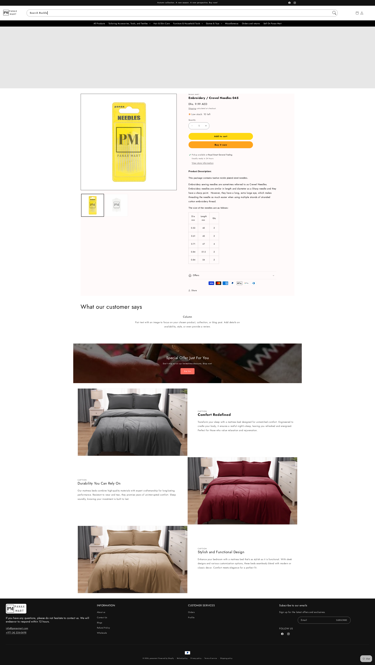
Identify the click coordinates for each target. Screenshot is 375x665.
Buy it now (221, 144)
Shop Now (187, 371)
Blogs (99, 622)
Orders (191, 612)
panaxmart (154, 658)
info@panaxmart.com (17, 628)
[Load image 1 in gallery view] (92, 205)
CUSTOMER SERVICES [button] (201, 605)
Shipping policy (226, 658)
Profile (191, 617)
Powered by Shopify (166, 658)
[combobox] (182, 13)
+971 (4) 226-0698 (16, 632)
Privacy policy (196, 658)
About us (101, 612)
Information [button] (106, 605)
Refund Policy (103, 627)
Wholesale (102, 632)
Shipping (192, 108)
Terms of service (210, 658)
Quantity (192, 120)
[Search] (334, 13)
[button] (357, 13)
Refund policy (182, 658)
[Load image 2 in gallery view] (116, 205)
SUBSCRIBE (341, 620)
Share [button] (194, 290)
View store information (202, 163)
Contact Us (102, 617)
